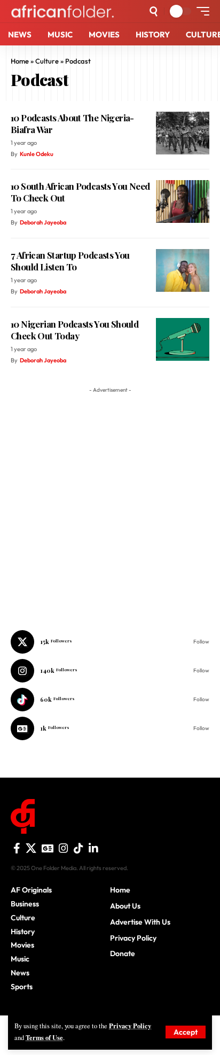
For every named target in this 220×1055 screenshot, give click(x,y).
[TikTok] (78, 848)
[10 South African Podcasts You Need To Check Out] (182, 201)
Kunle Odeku (36, 154)
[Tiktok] (110, 699)
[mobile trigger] (200, 11)
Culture (47, 61)
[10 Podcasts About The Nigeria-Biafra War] (182, 133)
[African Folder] (62, 11)
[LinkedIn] (93, 848)
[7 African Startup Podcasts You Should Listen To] (182, 270)
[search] (153, 11)
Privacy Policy (130, 1025)
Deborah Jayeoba (43, 222)
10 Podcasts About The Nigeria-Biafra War (72, 123)
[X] (110, 642)
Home (20, 61)
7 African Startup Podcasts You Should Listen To (70, 261)
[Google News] (110, 728)
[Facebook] (17, 848)
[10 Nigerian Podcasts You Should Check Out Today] (182, 339)
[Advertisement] (110, 1041)
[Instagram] (110, 670)
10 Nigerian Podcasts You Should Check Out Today (74, 330)
